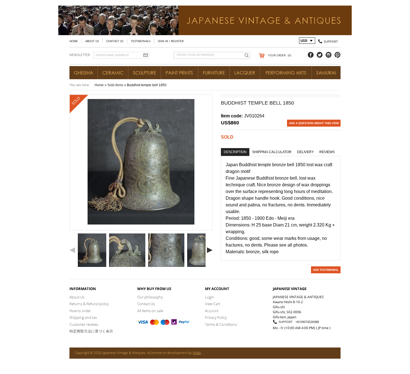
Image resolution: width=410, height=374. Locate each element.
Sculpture (144, 73)
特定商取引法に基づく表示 (91, 331)
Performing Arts (286, 73)
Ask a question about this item (314, 123)
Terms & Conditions (221, 324)
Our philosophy (150, 297)
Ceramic (113, 73)
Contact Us (114, 41)
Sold (227, 137)
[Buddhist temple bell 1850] (92, 250)
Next (210, 250)
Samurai (326, 73)
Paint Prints (179, 73)
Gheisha (83, 73)
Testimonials (140, 41)
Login (209, 297)
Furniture (214, 73)
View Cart (212, 303)
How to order (80, 310)
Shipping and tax (83, 317)
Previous (72, 250)
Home (73, 41)
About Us (92, 41)
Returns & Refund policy (89, 303)
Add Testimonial (326, 269)
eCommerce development (167, 352)
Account (211, 310)
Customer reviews (83, 324)
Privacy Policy (216, 317)
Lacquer (244, 73)
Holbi (197, 352)
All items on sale (150, 310)
